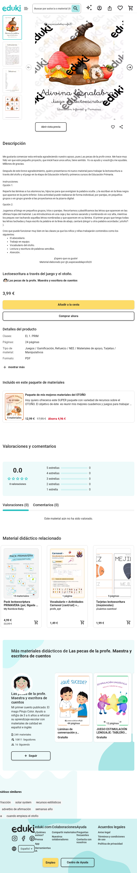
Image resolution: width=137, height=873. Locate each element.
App (37, 843)
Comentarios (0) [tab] (46, 505)
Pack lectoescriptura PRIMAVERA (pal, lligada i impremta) (20, 603)
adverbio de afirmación (16, 809)
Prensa (39, 839)
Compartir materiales (64, 832)
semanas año (44, 809)
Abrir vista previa (50, 126)
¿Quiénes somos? (40, 834)
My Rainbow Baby (14, 608)
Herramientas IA (43, 849)
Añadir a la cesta (68, 304)
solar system (23, 802)
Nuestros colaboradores (60, 838)
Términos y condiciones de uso (111, 838)
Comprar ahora (68, 316)
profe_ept (55, 608)
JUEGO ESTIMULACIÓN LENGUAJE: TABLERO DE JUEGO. (112, 730)
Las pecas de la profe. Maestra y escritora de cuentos (42, 280)
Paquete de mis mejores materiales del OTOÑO (55, 394)
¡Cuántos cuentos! (106, 608)
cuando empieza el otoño (22, 816)
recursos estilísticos (48, 802)
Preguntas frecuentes (83, 834)
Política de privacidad (110, 843)
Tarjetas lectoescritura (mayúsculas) (110, 603)
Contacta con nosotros (84, 841)
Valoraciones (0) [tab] (16, 505)
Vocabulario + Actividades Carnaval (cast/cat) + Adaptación (66, 603)
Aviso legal (104, 832)
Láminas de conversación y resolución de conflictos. (73, 730)
